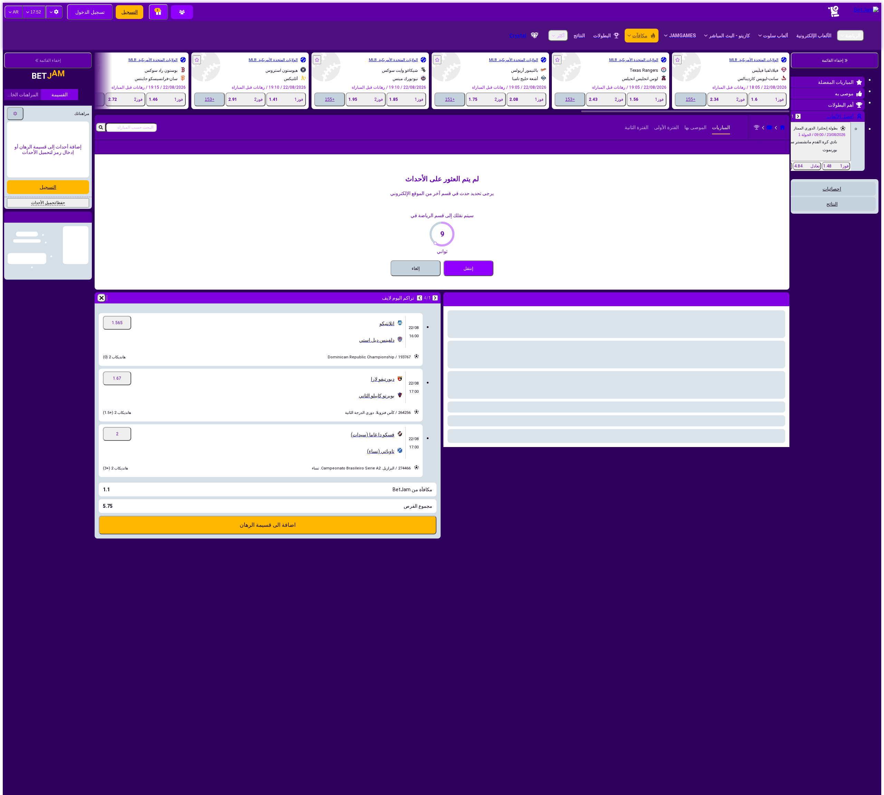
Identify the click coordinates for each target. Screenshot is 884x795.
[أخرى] (122, 152)
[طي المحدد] (805, 214)
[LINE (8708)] (782, 127)
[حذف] (101, 309)
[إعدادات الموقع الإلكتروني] (54, 12)
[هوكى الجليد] (769, 127)
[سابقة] (798, 116)
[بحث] (101, 127)
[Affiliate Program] (182, 12)
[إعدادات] (15, 103)
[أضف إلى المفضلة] (677, 59)
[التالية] (419, 309)
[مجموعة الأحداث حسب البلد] (796, 214)
